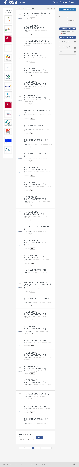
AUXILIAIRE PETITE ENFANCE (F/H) (38, 299)
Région (61, 51)
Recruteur (70, 20)
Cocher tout (21, 434)
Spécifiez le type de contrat (66, 41)
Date (68, 15)
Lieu (68, 23)
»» (42, 448)
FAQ (37, 464)
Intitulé (69, 17)
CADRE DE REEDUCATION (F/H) (36, 228)
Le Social (43, 464)
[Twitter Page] (74, 465)
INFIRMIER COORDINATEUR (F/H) (37, 111)
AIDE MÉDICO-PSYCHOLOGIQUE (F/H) (35, 69)
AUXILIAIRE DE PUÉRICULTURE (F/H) (34, 27)
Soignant (64, 33)
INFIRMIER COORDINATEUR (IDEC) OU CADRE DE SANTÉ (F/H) (37, 284)
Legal (16, 464)
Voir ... (32, 18)
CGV (27, 464)
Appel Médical (28, 16)
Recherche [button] (22, 2)
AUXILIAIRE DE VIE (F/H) (35, 270)
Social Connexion (8, 464)
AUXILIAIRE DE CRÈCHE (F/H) (37, 13)
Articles (32, 464)
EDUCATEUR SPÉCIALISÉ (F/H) (36, 126)
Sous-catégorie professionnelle (67, 46)
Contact (21, 464)
